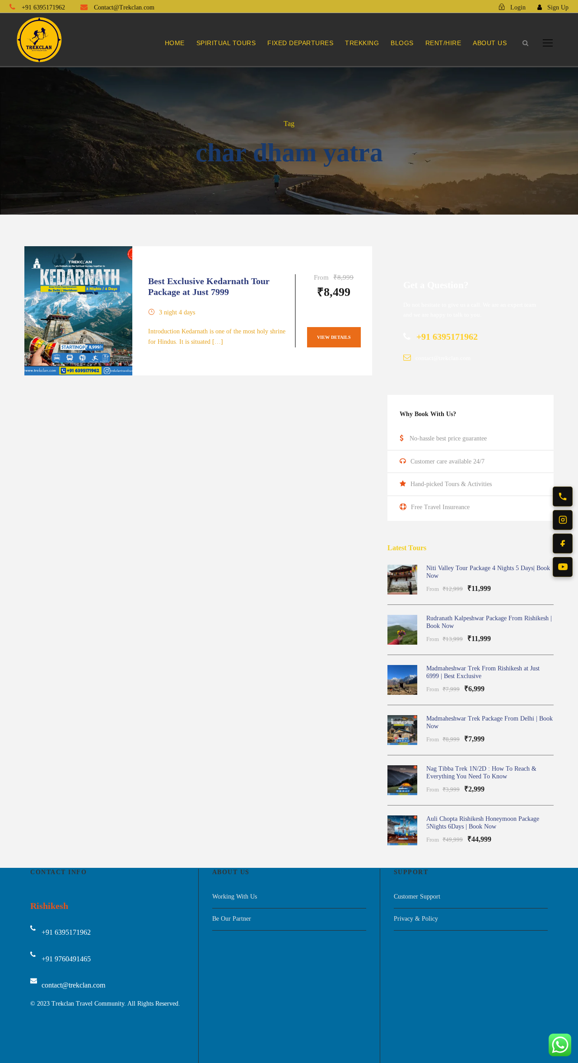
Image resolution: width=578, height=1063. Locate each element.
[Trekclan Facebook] (563, 543)
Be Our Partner (231, 918)
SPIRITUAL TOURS (226, 43)
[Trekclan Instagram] (563, 520)
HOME (175, 43)
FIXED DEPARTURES (300, 43)
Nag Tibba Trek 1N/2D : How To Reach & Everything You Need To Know (481, 772)
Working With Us (234, 896)
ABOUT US (490, 43)
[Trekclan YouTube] (563, 567)
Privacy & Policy (416, 918)
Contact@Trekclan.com (123, 7)
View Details (334, 337)
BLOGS (402, 43)
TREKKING (362, 43)
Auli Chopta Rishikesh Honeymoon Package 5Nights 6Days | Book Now (482, 822)
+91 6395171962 (43, 7)
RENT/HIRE (443, 43)
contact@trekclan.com (73, 985)
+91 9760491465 (66, 959)
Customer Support (417, 896)
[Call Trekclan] (563, 496)
